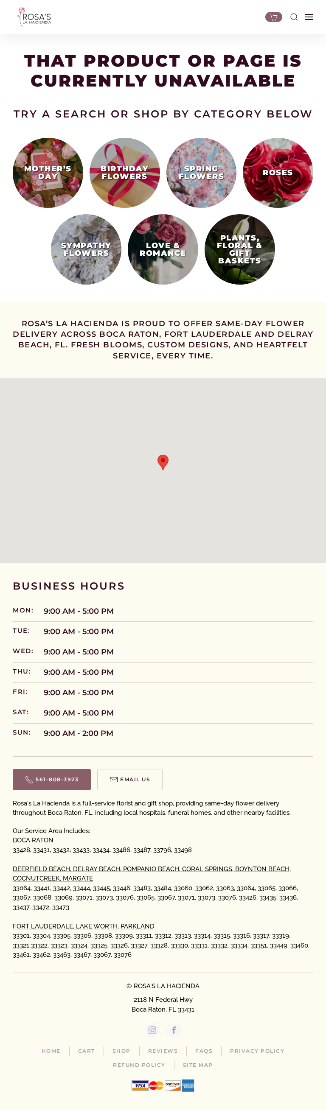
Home (51, 1051)
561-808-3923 (57, 779)
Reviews (163, 1051)
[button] (294, 17)
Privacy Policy (257, 1051)
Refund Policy (139, 1065)
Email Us (135, 779)
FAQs (204, 1051)
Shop (121, 1051)
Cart (86, 1051)
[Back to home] (32, 17)
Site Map (198, 1065)
